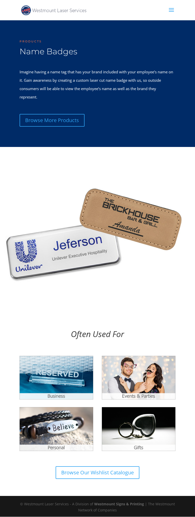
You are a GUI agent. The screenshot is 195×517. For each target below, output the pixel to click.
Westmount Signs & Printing (119, 504)
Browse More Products (52, 120)
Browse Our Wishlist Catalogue (97, 472)
